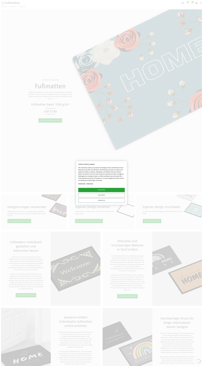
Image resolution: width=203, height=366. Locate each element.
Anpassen (101, 200)
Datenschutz (81, 183)
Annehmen (101, 190)
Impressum (89, 183)
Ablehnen (101, 195)
